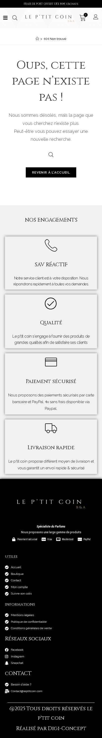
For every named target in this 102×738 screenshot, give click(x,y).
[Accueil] (37, 39)
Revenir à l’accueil (51, 172)
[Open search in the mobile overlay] (14, 17)
